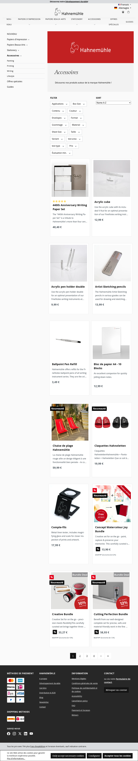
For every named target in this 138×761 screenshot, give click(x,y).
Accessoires (13, 55)
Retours (75, 715)
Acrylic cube (102, 202)
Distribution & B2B (47, 692)
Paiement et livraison (81, 710)
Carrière (42, 688)
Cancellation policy (80, 701)
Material (76, 124)
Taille (73, 131)
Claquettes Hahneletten (110, 445)
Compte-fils (58, 527)
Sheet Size (57, 131)
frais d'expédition (37, 746)
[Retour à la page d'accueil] (69, 12)
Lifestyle (10, 76)
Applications (58, 103)
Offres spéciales (14, 81)
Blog (41, 697)
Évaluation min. (59, 152)
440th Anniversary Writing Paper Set (70, 207)
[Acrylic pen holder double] (68, 263)
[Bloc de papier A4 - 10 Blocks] (111, 340)
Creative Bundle (62, 614)
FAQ (73, 705)
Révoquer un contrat (116, 689)
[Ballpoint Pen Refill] (69, 340)
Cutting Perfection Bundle (111, 614)
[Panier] (128, 11)
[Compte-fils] (68, 503)
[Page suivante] (101, 656)
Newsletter (44, 702)
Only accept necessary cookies (68, 755)
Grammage (57, 124)
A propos (43, 678)
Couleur (73, 110)
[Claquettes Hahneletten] (111, 422)
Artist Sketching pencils (110, 286)
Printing (10, 66)
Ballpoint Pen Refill (64, 364)
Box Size (77, 103)
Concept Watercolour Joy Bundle (111, 529)
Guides (10, 86)
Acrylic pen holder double (68, 286)
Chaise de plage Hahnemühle (63, 448)
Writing (10, 71)
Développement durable (76, 1)
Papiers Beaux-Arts (16, 44)
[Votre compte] (123, 11)
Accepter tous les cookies (117, 755)
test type (56, 145)
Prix (71, 145)
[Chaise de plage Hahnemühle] (70, 422)
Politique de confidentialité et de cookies (84, 690)
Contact (42, 707)
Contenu (56, 110)
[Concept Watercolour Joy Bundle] (112, 503)
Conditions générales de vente (85, 683)
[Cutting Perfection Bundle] (111, 590)
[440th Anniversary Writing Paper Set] (70, 178)
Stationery (12, 50)
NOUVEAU (12, 33)
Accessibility (77, 696)
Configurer (94, 755)
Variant (55, 138)
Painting (10, 60)
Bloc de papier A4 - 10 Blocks (107, 366)
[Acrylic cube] (111, 178)
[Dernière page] (108, 656)
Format (74, 117)
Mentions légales (79, 678)
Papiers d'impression (17, 39)
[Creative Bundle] (69, 590)
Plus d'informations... (16, 758)
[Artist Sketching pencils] (112, 263)
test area (72, 138)
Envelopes (57, 117)
